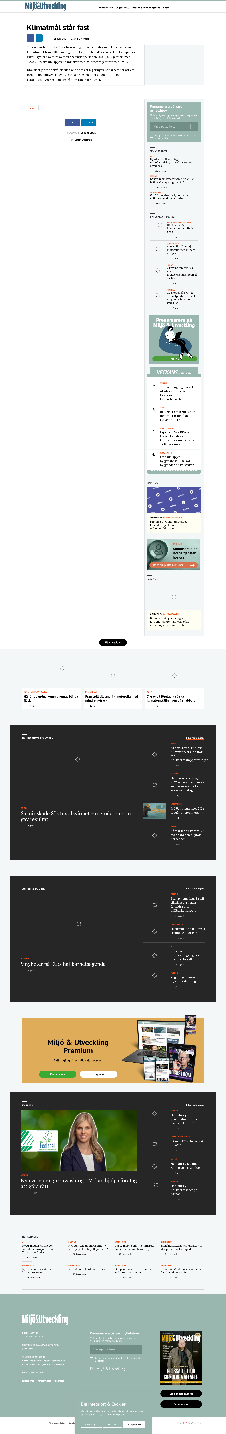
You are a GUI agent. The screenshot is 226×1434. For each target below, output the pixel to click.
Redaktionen (28, 1380)
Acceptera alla (134, 1424)
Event (166, 7)
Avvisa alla (113, 1424)
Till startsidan (113, 642)
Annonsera (59, 1380)
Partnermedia (44, 1380)
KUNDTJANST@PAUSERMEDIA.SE (50, 1360)
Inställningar (91, 1424)
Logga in (98, 1074)
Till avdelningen (195, 738)
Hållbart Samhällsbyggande (146, 7)
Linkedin (104, 1377)
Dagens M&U (122, 7)
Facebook (93, 1377)
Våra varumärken (57, 1423)
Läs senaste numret (181, 1393)
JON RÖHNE (27, 1348)
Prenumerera (106, 7)
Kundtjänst (74, 1423)
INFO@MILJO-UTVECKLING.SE (50, 1364)
